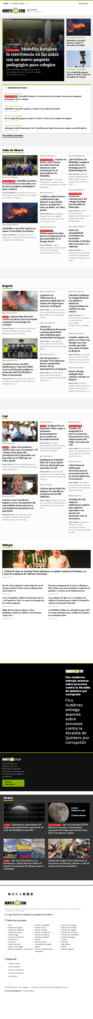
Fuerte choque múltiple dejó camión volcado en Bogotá (79, 375)
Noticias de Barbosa (42, 935)
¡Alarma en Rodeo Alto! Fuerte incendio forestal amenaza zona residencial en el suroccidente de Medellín (53, 167)
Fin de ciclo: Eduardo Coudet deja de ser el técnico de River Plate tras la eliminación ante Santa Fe (22, 588)
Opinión (37, 947)
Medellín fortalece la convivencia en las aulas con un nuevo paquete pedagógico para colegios (32, 57)
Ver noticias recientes (12, 135)
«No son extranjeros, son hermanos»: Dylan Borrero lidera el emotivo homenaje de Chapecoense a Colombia (23, 864)
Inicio (10, 925)
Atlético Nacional (14, 944)
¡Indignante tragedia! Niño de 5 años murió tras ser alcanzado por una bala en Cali (52, 463)
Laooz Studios (28, 991)
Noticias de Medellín (15, 44)
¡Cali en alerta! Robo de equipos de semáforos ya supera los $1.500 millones (52, 492)
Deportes (64, 942)
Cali (4, 416)
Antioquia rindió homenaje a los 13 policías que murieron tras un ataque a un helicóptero (46, 128)
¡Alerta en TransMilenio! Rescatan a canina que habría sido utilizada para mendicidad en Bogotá (53, 332)
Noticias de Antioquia (13, 125)
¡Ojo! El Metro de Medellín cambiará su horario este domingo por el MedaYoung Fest (79, 165)
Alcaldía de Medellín (42, 937)
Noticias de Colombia (75, 69)
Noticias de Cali (75, 422)
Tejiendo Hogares (67, 949)
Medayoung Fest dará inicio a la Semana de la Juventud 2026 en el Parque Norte (53, 237)
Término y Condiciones (16, 970)
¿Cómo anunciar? (14, 967)
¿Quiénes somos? (14, 964)
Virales (8, 798)
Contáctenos (12, 976)
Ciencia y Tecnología (15, 947)
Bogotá (7, 286)
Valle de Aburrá (12, 150)
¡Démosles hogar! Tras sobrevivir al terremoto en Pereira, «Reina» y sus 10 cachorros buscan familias (68, 863)
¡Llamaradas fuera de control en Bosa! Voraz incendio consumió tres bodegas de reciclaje (19, 320)
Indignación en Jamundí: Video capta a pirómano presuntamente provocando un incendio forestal (52, 432)
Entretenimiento (40, 942)
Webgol (7, 545)
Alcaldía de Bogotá (68, 937)
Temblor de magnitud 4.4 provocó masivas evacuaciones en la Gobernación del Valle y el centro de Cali (79, 436)
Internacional (12, 939)
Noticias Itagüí (13, 935)
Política (63, 947)
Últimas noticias (18, 4)
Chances (38, 939)
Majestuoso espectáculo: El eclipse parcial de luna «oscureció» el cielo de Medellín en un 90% (23, 827)
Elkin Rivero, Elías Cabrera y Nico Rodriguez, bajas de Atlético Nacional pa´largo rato (21, 613)
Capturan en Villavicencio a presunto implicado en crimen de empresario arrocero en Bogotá (52, 301)
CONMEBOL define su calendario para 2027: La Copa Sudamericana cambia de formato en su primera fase (69, 613)
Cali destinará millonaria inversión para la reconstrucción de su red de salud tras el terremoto (79, 472)
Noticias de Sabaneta (42, 932)
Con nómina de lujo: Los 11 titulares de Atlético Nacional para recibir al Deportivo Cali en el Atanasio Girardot (68, 600)
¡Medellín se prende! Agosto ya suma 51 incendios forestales (75, 42)
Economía (11, 942)
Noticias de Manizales (16, 930)
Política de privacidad (16, 973)
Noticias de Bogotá (77, 291)
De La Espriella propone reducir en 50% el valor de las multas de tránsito (78, 74)
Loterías (64, 939)
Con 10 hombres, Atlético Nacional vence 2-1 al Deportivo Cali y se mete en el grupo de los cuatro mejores (23, 600)
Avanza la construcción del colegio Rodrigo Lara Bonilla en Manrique (78, 202)
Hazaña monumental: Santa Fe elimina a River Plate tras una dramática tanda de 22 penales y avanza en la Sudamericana (69, 588)
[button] (5, 3)
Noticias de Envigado (68, 930)
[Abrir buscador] (27, 3)
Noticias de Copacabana (70, 935)
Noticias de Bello (48, 193)
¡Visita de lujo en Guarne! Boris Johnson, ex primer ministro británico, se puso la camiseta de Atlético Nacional (45, 572)
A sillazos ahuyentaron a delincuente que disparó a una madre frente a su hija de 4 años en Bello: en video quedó (52, 203)
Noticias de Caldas (15, 932)
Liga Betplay (65, 944)
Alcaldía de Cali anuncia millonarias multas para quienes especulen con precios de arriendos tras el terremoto (79, 509)
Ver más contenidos (10, 783)
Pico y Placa (83, 3)
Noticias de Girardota (16, 937)
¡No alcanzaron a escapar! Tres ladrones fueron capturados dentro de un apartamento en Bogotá (53, 363)
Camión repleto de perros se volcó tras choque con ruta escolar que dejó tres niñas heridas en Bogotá (79, 344)
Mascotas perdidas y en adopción (20, 949)
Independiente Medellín (43, 944)
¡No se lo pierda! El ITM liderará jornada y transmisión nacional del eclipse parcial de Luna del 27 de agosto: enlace (68, 828)
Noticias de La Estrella (69, 932)
